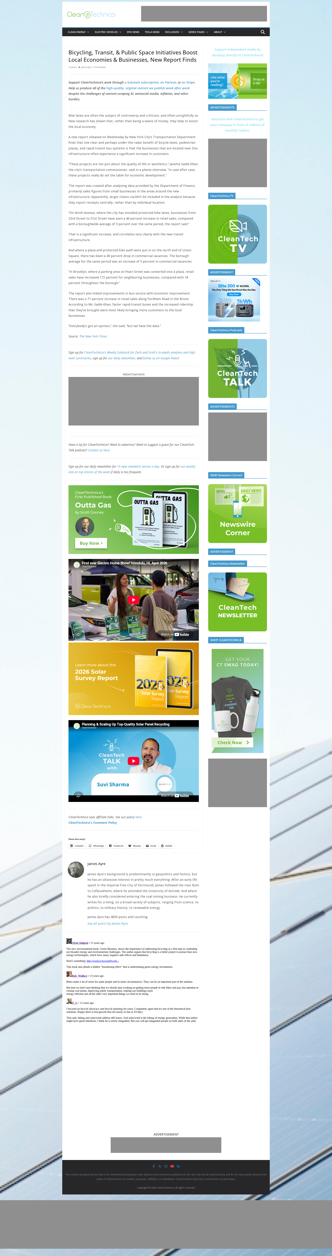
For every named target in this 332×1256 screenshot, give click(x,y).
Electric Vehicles (106, 32)
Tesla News (152, 32)
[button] (87, 32)
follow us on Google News (160, 358)
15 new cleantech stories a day (138, 466)
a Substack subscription (142, 82)
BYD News (133, 32)
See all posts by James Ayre (107, 923)
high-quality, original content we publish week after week (148, 88)
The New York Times (93, 336)
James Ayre (86, 67)
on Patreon (168, 82)
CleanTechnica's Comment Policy (92, 822)
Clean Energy (77, 32)
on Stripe (188, 82)
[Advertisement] (204, 13)
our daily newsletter (121, 358)
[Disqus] (133, 980)
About (218, 32)
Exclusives (172, 32)
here (138, 817)
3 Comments (99, 67)
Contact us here (98, 450)
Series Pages (196, 32)
